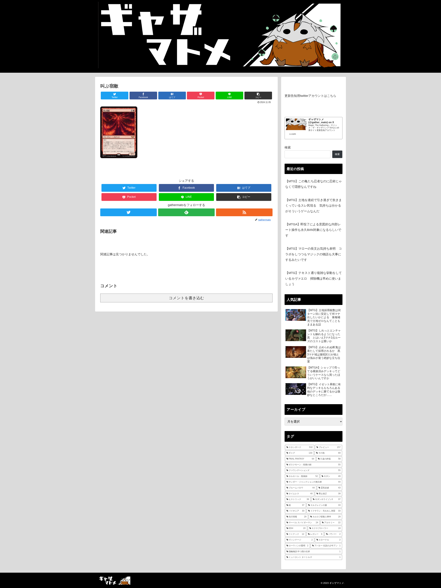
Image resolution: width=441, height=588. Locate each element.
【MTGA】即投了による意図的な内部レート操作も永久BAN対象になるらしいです (313, 230)
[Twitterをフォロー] (128, 212)
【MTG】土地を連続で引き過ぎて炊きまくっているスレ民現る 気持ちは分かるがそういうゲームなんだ (313, 205)
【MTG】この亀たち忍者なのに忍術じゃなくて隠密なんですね (313, 184)
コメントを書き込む (186, 298)
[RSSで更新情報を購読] (244, 212)
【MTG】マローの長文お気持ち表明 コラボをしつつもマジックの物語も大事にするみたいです (313, 254)
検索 (288, 147)
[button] (258, 95)
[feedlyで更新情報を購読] (186, 212)
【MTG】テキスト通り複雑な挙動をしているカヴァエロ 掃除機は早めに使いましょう (313, 278)
